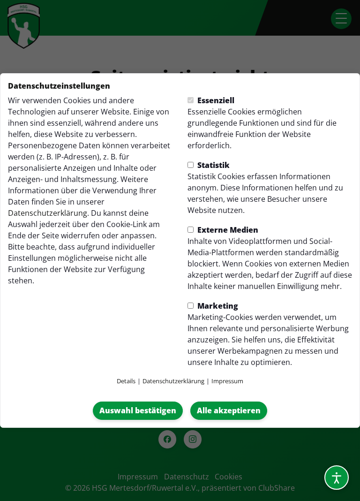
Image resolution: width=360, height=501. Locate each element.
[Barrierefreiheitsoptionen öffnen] (336, 477)
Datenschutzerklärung (47, 213)
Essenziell (214, 100)
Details (126, 381)
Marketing (216, 306)
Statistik (212, 165)
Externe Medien (226, 230)
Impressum (227, 381)
